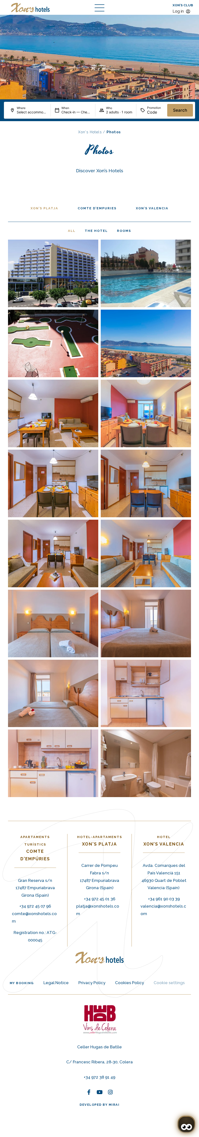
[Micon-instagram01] (110, 971)
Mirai (114, 1104)
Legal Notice (56, 982)
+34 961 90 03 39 (164, 898)
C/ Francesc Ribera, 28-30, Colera (99, 1061)
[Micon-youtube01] (99, 971)
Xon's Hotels (90, 132)
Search (180, 110)
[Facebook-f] (88, 1092)
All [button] (71, 231)
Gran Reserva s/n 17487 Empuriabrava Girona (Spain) (35, 888)
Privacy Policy (91, 982)
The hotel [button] (96, 231)
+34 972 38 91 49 (99, 1077)
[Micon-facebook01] (88, 971)
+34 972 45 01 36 (99, 898)
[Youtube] (99, 1092)
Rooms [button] (124, 231)
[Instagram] (110, 1092)
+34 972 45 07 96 (35, 906)
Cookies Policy (129, 982)
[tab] (44, 208)
